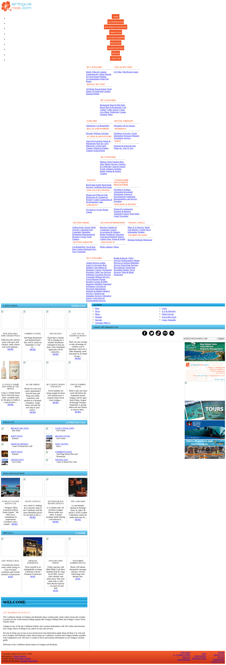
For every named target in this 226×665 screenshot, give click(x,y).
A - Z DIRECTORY (181, 655)
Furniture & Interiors (122, 211)
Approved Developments (123, 195)
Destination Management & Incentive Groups (83, 235)
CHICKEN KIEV (17, 460)
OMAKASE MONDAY (19, 444)
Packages (128, 136)
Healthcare (110, 234)
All (80, 533)
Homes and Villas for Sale (97, 195)
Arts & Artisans (128, 126)
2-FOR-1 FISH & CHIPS (64, 428)
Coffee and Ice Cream (116, 110)
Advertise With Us (102, 323)
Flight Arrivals (168, 314)
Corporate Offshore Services (98, 277)
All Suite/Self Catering (101, 91)
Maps (130, 227)
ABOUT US (219, 655)
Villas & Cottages (99, 72)
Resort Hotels (100, 89)
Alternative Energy (121, 214)
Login (164, 308)
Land (100, 202)
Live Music (104, 112)
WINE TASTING (61, 444)
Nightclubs (114, 112)
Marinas (103, 162)
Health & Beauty (121, 258)
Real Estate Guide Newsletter (126, 215)
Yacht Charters (113, 162)
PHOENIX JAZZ (61, 460)
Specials (98, 320)
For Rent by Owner (94, 210)
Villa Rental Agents (130, 72)
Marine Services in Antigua (127, 261)
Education (120, 234)
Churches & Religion (108, 237)
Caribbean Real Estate (103, 187)
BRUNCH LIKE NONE (20, 428)
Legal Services (99, 298)
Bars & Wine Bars (117, 105)
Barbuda (131, 240)
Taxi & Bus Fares (169, 317)
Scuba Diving (99, 150)
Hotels (88, 72)
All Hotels (90, 89)
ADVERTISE (200, 656)
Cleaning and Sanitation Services (95, 294)
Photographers (127, 260)
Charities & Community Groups (108, 228)
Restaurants (104, 105)
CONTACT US (217, 662)
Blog (97, 308)
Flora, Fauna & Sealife (116, 239)
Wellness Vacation (101, 133)
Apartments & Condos (95, 74)
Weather (141, 232)
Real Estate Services (129, 265)
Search (221, 339)
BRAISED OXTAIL (62, 436)
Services (127, 138)
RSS (204, 654)
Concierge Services (103, 275)
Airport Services (93, 263)
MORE (10, 349)
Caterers (98, 270)
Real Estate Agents (94, 185)
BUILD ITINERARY (218, 658)
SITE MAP (185, 653)
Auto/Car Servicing (94, 265)
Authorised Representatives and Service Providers (125, 199)
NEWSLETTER (199, 658)
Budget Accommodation (96, 78)
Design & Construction (123, 209)
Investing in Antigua (122, 189)
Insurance (90, 284)
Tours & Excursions (94, 141)
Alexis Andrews (19, 656)
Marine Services (111, 164)
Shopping (118, 126)
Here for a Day (102, 143)
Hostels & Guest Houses (98, 75)
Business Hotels (92, 94)
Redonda (139, 240)
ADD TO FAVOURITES (183, 658)
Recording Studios (121, 270)
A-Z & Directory (169, 311)
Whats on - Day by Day (124, 148)
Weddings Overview (122, 133)
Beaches (89, 133)
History (121, 237)
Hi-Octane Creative (23, 658)
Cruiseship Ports (86, 230)
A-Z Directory (139, 227)
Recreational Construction (124, 267)
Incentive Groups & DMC (97, 282)
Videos (116, 247)
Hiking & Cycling (93, 146)
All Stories (78, 306)
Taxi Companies (79, 252)
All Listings (75, 422)
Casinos (122, 112)
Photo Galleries (106, 247)
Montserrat (147, 240)
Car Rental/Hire (102, 126)
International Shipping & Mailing (96, 290)
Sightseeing (91, 126)
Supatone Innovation (28, 661)
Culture (103, 239)
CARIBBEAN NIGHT (63, 452)
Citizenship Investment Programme (123, 193)
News (97, 311)
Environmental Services (96, 300)
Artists (102, 263)
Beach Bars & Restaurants (111, 107)
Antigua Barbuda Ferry (86, 249)
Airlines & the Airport (81, 227)
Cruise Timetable (169, 320)
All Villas (118, 72)
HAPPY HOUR (16, 436)
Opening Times (106, 114)
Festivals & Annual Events (125, 146)
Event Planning (92, 279)
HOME (221, 653)
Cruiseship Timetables (81, 232)
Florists (102, 279)
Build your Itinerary (139, 228)
